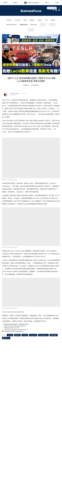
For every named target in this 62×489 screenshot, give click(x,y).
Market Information (12, 24)
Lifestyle (52, 20)
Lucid (25, 335)
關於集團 (5, 2)
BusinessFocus (21, 326)
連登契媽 (54, 335)
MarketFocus (20, 331)
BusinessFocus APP (13, 328)
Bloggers (32, 20)
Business (9, 20)
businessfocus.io (23, 329)
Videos (25, 20)
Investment (18, 20)
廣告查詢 (47, 2)
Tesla (10, 335)
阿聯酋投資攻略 (24, 24)
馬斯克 (17, 335)
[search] (59, 8)
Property (39, 20)
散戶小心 (6, 338)
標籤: (4, 335)
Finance (26, 85)
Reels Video (34, 24)
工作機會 (57, 2)
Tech (46, 20)
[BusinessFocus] (31, 11)
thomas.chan (14, 93)
